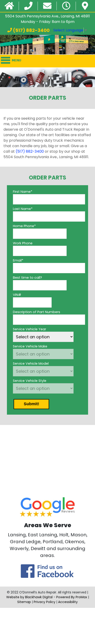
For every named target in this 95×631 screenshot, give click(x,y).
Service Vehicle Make (30, 346)
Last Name (23, 209)
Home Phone (24, 226)
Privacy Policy (44, 602)
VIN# (17, 294)
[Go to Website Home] (9, 6)
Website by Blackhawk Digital (29, 597)
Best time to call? (27, 277)
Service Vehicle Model (31, 363)
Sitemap (24, 602)
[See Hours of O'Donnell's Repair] (66, 6)
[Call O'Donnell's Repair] (28, 6)
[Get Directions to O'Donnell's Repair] (85, 6)
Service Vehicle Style (29, 380)
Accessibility (68, 602)
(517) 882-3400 (31, 30)
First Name (22, 191)
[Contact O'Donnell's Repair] (47, 6)
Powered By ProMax (71, 597)
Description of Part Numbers (36, 312)
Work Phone (23, 243)
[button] (31, 404)
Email (18, 260)
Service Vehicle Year (29, 329)
